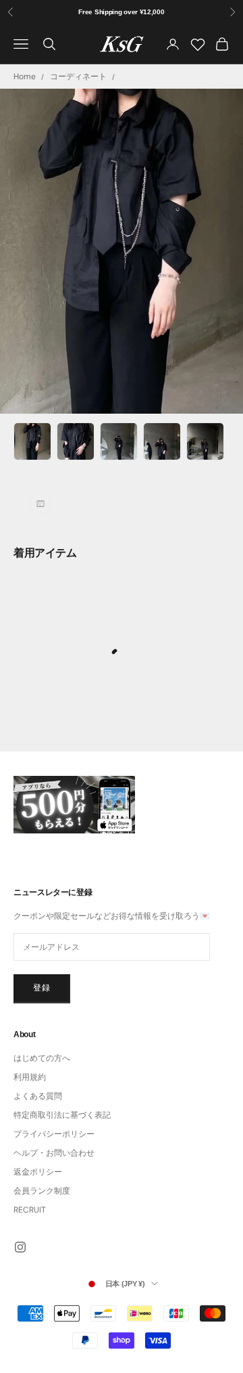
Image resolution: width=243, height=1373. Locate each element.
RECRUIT (30, 1209)
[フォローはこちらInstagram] (20, 1247)
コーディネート (78, 76)
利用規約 (30, 1077)
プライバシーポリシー (54, 1134)
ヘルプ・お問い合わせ (54, 1153)
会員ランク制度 (42, 1190)
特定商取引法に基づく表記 (62, 1115)
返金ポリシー (38, 1172)
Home (25, 76)
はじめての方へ (42, 1058)
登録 (42, 987)
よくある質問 (38, 1096)
